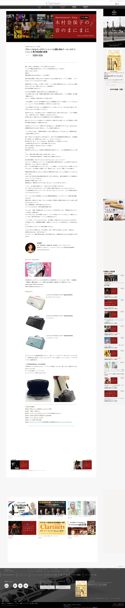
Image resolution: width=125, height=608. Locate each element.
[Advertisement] (51, 447)
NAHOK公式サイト (37, 286)
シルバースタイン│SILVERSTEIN (35, 571)
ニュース (39, 7)
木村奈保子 (40, 55)
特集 (61, 574)
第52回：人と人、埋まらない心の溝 (34, 417)
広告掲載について (10, 603)
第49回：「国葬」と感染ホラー (32, 411)
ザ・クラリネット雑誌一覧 (111, 81)
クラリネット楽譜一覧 (111, 85)
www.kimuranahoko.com (43, 249)
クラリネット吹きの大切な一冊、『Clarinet (48, 535)
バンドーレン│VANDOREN (115, 569)
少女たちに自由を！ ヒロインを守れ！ (113, 358)
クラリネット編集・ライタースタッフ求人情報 (24, 603)
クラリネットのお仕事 (73, 535)
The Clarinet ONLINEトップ (8, 574)
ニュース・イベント (23, 574)
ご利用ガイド (112, 1)
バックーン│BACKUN (101, 569)
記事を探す (86, 7)
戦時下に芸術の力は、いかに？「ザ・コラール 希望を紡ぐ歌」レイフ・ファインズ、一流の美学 (114, 320)
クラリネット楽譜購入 (76, 574)
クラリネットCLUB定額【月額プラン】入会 (99, 598)
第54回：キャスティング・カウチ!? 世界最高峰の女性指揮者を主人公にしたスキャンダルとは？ (48, 422)
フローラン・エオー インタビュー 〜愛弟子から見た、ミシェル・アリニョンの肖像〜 (114, 371)
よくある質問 (116, 1)
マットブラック (50, 318)
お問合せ (36, 603)
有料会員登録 (63, 587)
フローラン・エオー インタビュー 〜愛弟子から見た (80, 516)
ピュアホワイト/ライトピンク (53, 297)
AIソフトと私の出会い (109, 307)
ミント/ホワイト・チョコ (52, 337)
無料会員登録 (47, 587)
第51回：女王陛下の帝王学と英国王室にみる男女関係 (38, 415)
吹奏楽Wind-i (95, 607)
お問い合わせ (121, 1)
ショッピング (62, 7)
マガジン (51, 7)
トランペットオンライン (86, 607)
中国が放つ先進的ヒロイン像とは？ (112, 333)
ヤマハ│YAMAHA (54, 569)
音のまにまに (35, 55)
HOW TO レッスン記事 (51, 574)
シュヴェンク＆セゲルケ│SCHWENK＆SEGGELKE (83, 569)
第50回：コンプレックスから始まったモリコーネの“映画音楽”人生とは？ (43, 413)
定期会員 (74, 7)
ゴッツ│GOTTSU (65, 571)
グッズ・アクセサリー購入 (90, 574)
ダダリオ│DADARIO (55, 571)
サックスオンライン (77, 607)
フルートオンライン (68, 607)
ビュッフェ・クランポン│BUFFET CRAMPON (38, 569)
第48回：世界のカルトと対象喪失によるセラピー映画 (38, 409)
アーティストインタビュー (37, 574)
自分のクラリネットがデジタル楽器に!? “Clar (18, 516)
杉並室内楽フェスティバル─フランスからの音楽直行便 (50, 515)
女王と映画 (106, 295)
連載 (67, 574)
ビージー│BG (47, 571)
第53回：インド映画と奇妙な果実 (33, 419)
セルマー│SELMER (65, 569)
